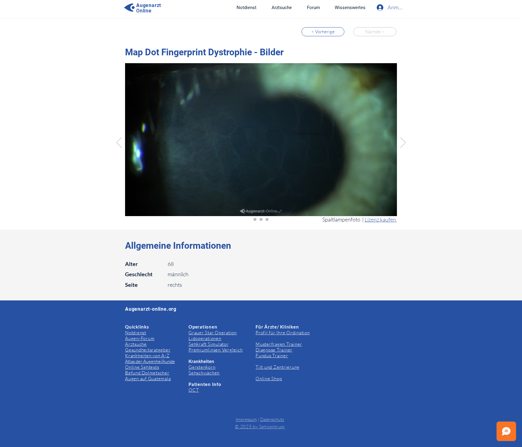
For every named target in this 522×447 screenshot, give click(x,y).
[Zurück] (119, 143)
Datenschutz (272, 419)
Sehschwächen (204, 373)
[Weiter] (403, 143)
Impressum (246, 419)
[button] (350, 7)
